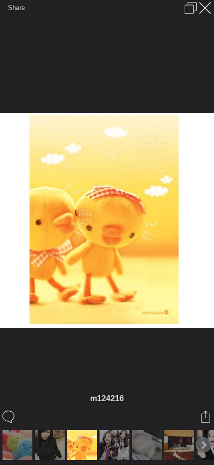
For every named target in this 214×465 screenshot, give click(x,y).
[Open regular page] (191, 8)
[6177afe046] (51, 445)
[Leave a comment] (9, 416)
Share (16, 7)
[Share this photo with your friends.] (206, 416)
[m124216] (83, 445)
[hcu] (180, 445)
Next (204, 445)
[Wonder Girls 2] (116, 445)
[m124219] (18, 445)
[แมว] (148, 445)
